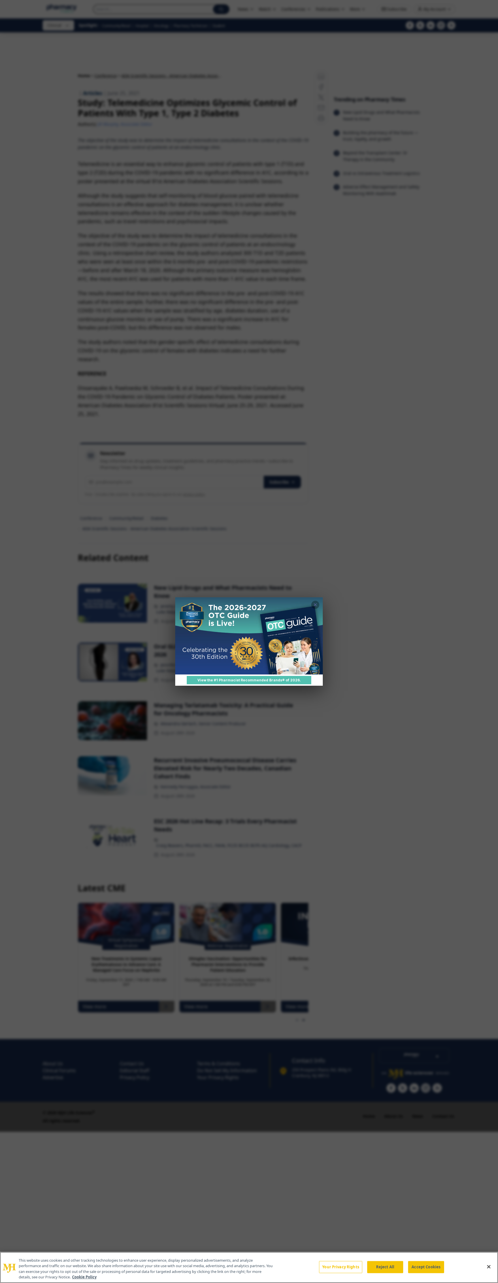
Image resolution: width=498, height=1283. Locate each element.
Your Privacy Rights (340, 1266)
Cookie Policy (84, 1277)
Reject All (385, 1266)
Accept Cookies (426, 1266)
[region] (249, 1267)
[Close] (488, 1266)
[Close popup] (315, 605)
